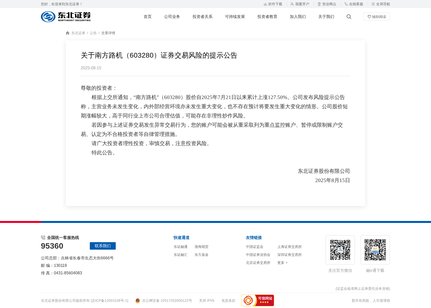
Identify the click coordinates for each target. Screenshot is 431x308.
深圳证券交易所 (289, 255)
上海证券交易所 (289, 247)
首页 (148, 16)
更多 (280, 263)
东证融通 (181, 247)
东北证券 (78, 33)
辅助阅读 (379, 17)
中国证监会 (254, 247)
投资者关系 (203, 16)
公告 (93, 33)
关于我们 (326, 16)
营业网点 (329, 4)
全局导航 (383, 4)
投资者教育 (267, 16)
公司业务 (172, 16)
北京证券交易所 (258, 263)
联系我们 (103, 246)
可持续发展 (235, 16)
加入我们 (298, 16)
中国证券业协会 (258, 255)
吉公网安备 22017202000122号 (167, 301)
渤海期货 (202, 247)
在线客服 (356, 4)
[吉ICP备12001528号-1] (109, 301)
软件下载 (275, 4)
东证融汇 (181, 255)
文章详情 (108, 33)
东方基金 (202, 255)
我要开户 (302, 4)
